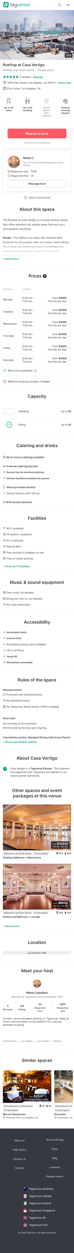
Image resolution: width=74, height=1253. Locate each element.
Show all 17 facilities (17, 566)
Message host (37, 183)
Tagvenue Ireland (40, 1203)
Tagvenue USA (38, 1225)
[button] (60, 5)
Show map (64, 82)
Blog (54, 1158)
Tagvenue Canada (40, 1196)
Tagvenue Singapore (42, 1210)
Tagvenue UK (37, 1217)
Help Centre (19, 1149)
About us (19, 1140)
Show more (12, 926)
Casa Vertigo (43, 758)
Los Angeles (26, 1041)
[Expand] (68, 5)
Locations (54, 1167)
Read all (38, 77)
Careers (19, 1168)
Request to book (37, 133)
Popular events (54, 1176)
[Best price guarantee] (35, 370)
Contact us (19, 1159)
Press (55, 1149)
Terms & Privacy (55, 1139)
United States (10, 1041)
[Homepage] (16, 5)
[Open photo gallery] (37, 35)
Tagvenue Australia (41, 1188)
